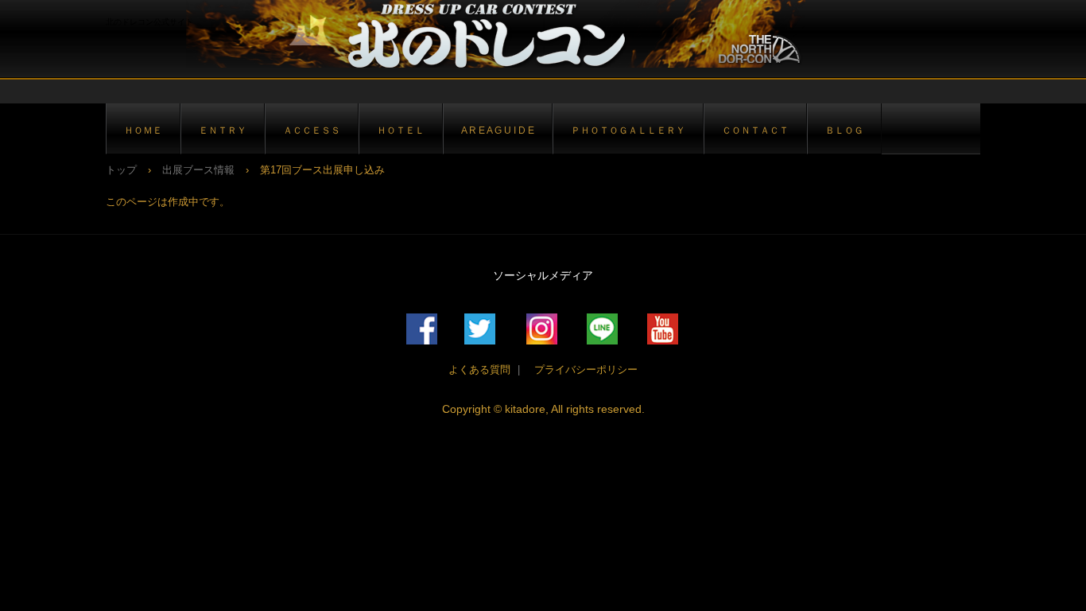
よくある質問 (479, 370)
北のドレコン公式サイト (487, 34)
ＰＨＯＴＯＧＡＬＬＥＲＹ (628, 130)
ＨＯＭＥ (143, 130)
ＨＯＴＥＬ (400, 130)
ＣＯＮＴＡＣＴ (755, 130)
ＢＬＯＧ (844, 130)
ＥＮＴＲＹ (222, 130)
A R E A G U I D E (498, 130)
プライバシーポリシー (581, 370)
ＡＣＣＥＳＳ (311, 130)
